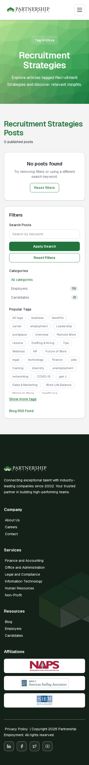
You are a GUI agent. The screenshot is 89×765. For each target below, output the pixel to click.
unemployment (62, 368)
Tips (66, 343)
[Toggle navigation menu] (79, 9)
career (17, 326)
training (17, 368)
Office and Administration (25, 567)
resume (17, 343)
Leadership (64, 326)
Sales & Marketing (25, 385)
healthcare (49, 393)
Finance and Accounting (24, 560)
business (37, 318)
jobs (74, 360)
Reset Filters (44, 257)
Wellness (18, 351)
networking (20, 377)
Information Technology (24, 581)
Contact (11, 534)
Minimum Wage (23, 393)
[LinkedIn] (9, 746)
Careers (11, 527)
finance (57, 360)
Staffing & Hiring (42, 343)
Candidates (14, 635)
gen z (63, 377)
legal (15, 360)
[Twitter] (35, 746)
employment (39, 326)
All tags (17, 318)
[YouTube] (47, 746)
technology (36, 360)
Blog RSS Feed (21, 411)
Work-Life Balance (58, 385)
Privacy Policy (16, 729)
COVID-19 (43, 377)
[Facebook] (22, 746)
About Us (12, 520)
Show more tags (23, 399)
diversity (38, 368)
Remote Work (66, 335)
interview (41, 335)
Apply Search (44, 246)
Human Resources (19, 588)
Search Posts (20, 225)
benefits (58, 318)
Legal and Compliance (22, 574)
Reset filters (44, 187)
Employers (13, 628)
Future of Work (56, 351)
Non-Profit (13, 595)
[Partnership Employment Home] (28, 9)
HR (35, 351)
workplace (19, 335)
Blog (8, 621)
